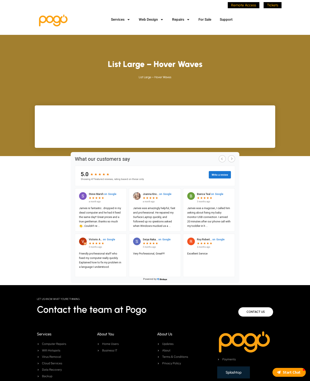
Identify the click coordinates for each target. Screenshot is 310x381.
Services (118, 19)
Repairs (178, 19)
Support (226, 19)
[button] (289, 372)
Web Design (148, 19)
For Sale (204, 19)
